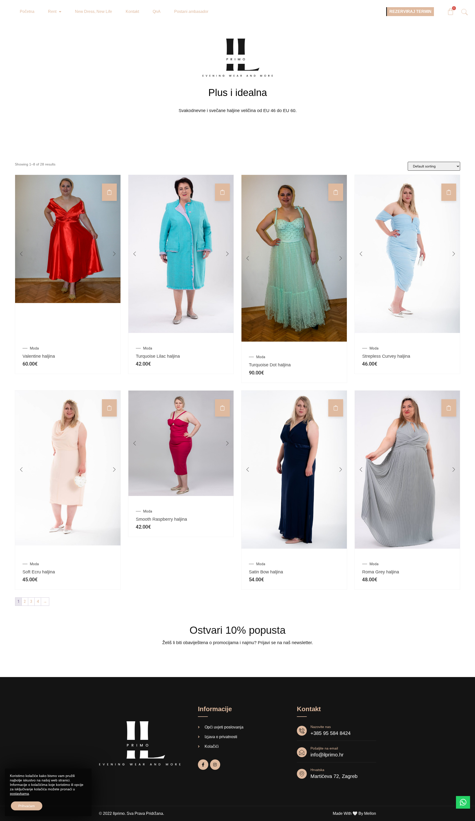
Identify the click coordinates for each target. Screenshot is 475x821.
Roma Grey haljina (380, 571)
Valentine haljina (39, 356)
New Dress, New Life (93, 11)
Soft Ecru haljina (39, 571)
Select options (335, 408)
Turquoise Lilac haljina (158, 356)
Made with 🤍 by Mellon (354, 813)
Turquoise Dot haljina (270, 364)
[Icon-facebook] (203, 764)
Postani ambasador (191, 11)
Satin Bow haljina (266, 571)
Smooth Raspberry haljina (161, 519)
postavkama (19, 794)
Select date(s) (109, 192)
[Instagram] (215, 764)
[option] (67, 239)
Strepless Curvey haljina (386, 356)
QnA (157, 11)
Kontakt (132, 11)
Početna (27, 11)
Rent (52, 11)
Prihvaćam (26, 806)
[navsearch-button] (463, 13)
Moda (34, 348)
